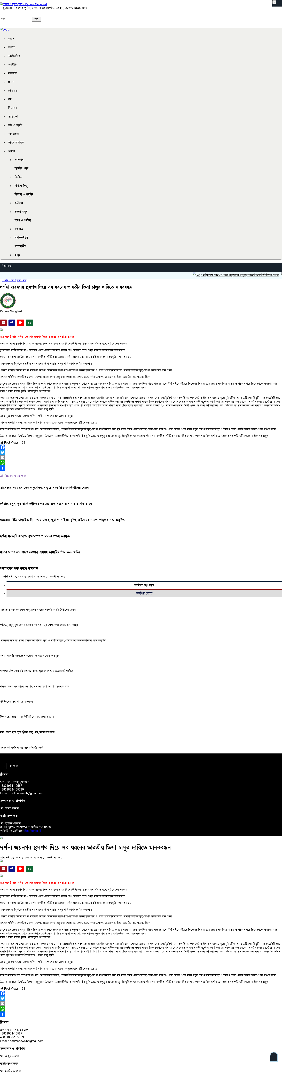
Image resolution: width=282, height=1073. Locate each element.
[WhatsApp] (141, 462)
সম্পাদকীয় (20, 246)
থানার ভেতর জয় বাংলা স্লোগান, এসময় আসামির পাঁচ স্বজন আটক (40, 552)
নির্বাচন (18, 177)
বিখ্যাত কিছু (21, 186)
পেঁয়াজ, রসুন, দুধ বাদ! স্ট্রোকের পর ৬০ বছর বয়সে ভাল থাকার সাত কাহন (46, 504)
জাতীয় (11, 47)
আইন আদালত (16, 142)
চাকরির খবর (21, 168)
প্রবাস (11, 82)
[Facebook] (141, 447)
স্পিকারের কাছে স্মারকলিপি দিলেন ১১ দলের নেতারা (27, 717)
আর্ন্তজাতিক (14, 56)
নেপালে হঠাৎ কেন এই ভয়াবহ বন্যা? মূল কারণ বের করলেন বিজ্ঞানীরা (36, 671)
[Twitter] (141, 452)
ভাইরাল (19, 203)
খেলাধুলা (12, 91)
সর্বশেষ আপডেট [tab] (144, 585)
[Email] (141, 457)
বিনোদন (12, 108)
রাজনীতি (12, 73)
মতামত (19, 229)
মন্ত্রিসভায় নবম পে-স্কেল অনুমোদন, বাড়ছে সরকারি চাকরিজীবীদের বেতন (226, 275)
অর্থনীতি (12, 65)
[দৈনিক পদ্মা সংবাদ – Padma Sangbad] (23, 4)
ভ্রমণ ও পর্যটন (23, 220)
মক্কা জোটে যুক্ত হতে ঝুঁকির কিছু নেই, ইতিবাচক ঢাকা (27, 732)
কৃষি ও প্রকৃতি (15, 125)
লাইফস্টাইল (21, 238)
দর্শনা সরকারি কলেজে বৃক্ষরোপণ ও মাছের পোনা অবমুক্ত (35, 536)
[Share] (141, 468)
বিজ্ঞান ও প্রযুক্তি (24, 194)
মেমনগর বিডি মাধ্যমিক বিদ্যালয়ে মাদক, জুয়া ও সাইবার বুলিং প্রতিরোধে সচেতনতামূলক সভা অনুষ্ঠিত (62, 520)
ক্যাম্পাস (19, 160)
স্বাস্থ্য (17, 255)
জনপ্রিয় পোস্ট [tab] (144, 593)
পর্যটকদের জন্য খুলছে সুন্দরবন (19, 568)
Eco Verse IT (32, 831)
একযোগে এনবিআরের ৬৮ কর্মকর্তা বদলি (21, 748)
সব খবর (13, 766)
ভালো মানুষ (21, 212)
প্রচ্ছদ (11, 39)
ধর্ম (9, 99)
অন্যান (11, 151)
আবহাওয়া (13, 134)
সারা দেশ (13, 116)
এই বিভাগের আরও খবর (13, 476)
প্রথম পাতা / (9, 280)
